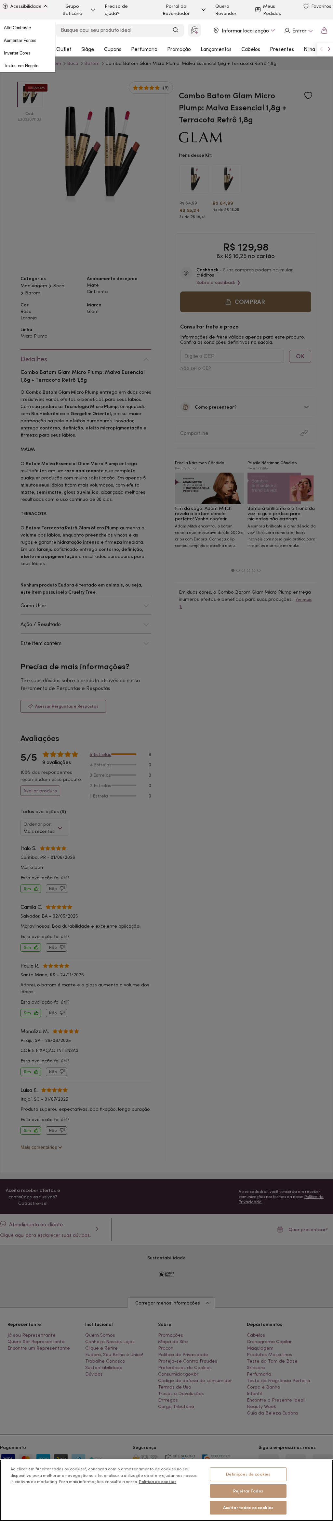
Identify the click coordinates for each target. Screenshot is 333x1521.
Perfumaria (144, 49)
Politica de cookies (157, 1481)
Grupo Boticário (72, 9)
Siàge (87, 49)
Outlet (64, 49)
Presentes (282, 49)
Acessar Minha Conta (298, 30)
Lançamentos (216, 49)
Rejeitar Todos (248, 1491)
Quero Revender (225, 9)
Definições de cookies (248, 1474)
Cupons (112, 49)
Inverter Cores (17, 53)
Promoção (179, 49)
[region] (166, 1490)
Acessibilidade (26, 6)
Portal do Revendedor (176, 9)
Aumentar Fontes (20, 40)
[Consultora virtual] (194, 30)
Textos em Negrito (21, 65)
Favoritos (321, 6)
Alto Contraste (17, 27)
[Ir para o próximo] (329, 49)
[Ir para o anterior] (321, 49)
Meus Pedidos (272, 9)
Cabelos (250, 49)
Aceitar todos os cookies (248, 1507)
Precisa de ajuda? (116, 9)
